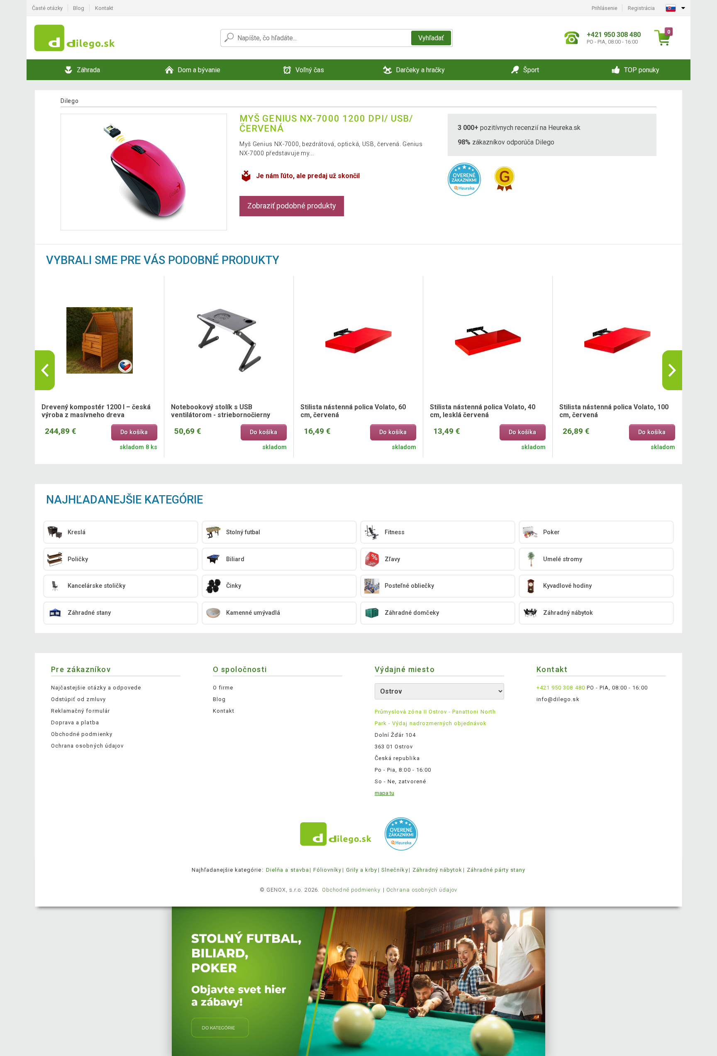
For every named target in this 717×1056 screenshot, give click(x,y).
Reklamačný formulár (80, 711)
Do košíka (134, 432)
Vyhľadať (431, 38)
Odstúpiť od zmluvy (78, 699)
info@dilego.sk (558, 699)
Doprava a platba (75, 722)
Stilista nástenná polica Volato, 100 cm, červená (613, 411)
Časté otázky (47, 8)
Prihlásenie (604, 8)
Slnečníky (394, 870)
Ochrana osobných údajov (87, 746)
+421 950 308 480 (561, 687)
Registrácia (641, 8)
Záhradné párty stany (496, 870)
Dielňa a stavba (287, 870)
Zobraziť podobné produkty (291, 205)
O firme (223, 687)
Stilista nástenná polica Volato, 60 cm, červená (353, 411)
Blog (78, 8)
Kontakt (104, 8)
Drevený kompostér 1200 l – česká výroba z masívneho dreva (96, 411)
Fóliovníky (327, 870)
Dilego (69, 101)
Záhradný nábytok (437, 870)
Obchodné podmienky (81, 734)
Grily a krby (361, 870)
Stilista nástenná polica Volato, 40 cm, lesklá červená (482, 411)
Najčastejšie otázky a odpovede (96, 687)
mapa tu (384, 793)
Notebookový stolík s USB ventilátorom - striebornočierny (220, 411)
